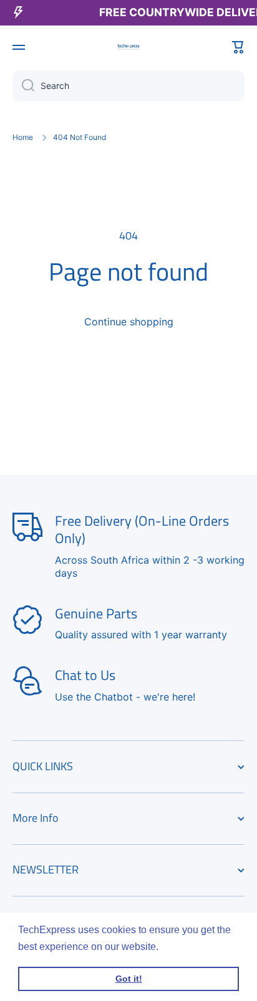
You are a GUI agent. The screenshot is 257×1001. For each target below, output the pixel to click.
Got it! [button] (128, 979)
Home (22, 137)
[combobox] (128, 85)
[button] (238, 47)
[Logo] (128, 47)
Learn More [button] (188, 946)
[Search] (23, 85)
